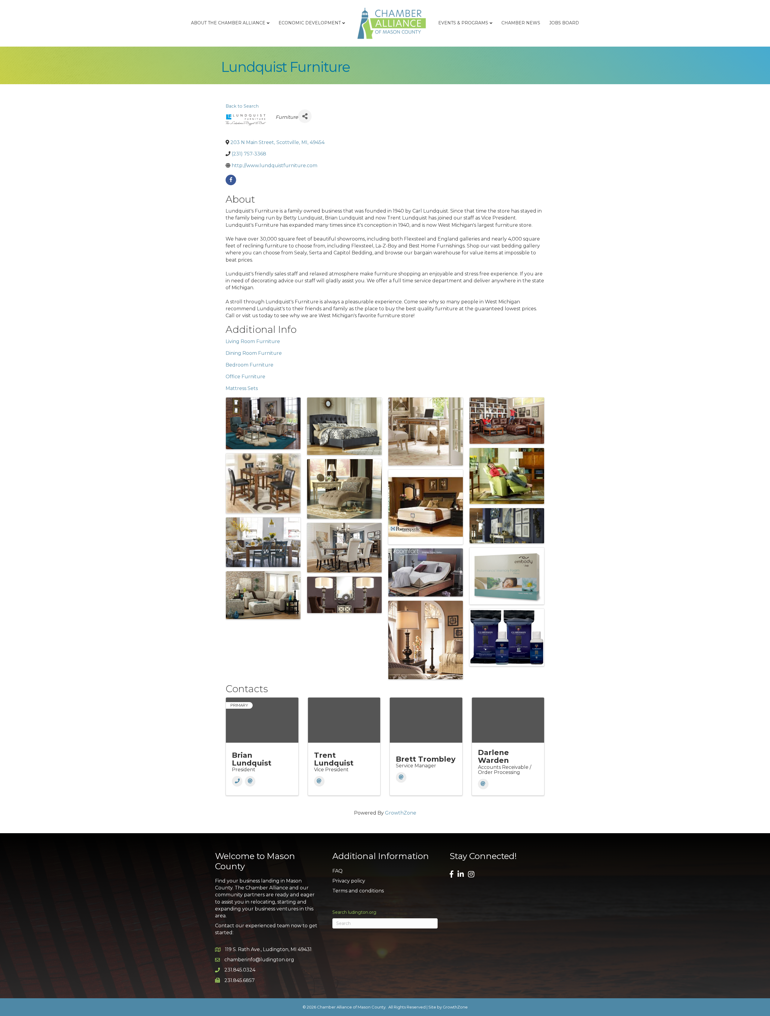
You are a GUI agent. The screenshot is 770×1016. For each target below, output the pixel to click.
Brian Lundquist (251, 759)
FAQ (337, 871)
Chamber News (520, 23)
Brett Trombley (425, 759)
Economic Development (310, 23)
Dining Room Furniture (254, 353)
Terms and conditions (358, 891)
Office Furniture (245, 376)
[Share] (305, 116)
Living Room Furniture (253, 341)
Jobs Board (564, 23)
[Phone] (237, 781)
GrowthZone (400, 813)
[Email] (250, 781)
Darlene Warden (493, 756)
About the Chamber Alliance (228, 23)
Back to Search (242, 106)
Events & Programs (463, 23)
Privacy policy (348, 881)
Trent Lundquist (333, 759)
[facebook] (231, 180)
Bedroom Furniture (249, 365)
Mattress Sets (242, 388)
